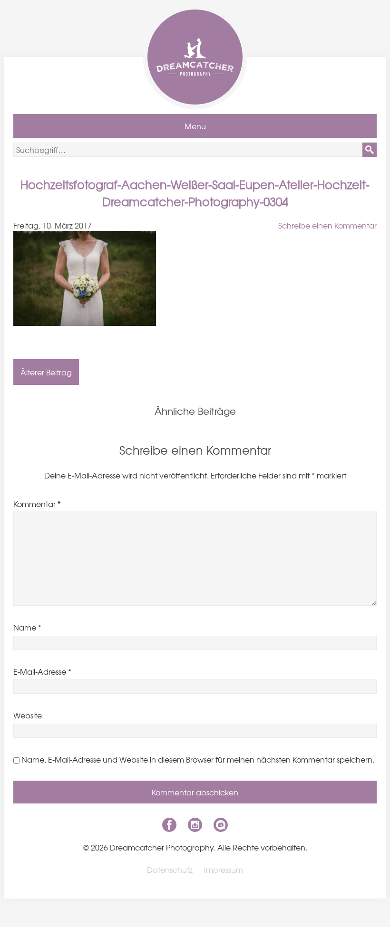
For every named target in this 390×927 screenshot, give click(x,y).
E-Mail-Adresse (42, 671)
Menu (195, 126)
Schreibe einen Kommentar (327, 225)
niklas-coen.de (221, 825)
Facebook (169, 825)
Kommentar (37, 503)
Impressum (223, 869)
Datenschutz (170, 869)
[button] (369, 150)
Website (27, 715)
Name (27, 627)
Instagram (195, 825)
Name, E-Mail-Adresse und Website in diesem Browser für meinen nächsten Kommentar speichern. (197, 759)
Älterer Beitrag (46, 372)
